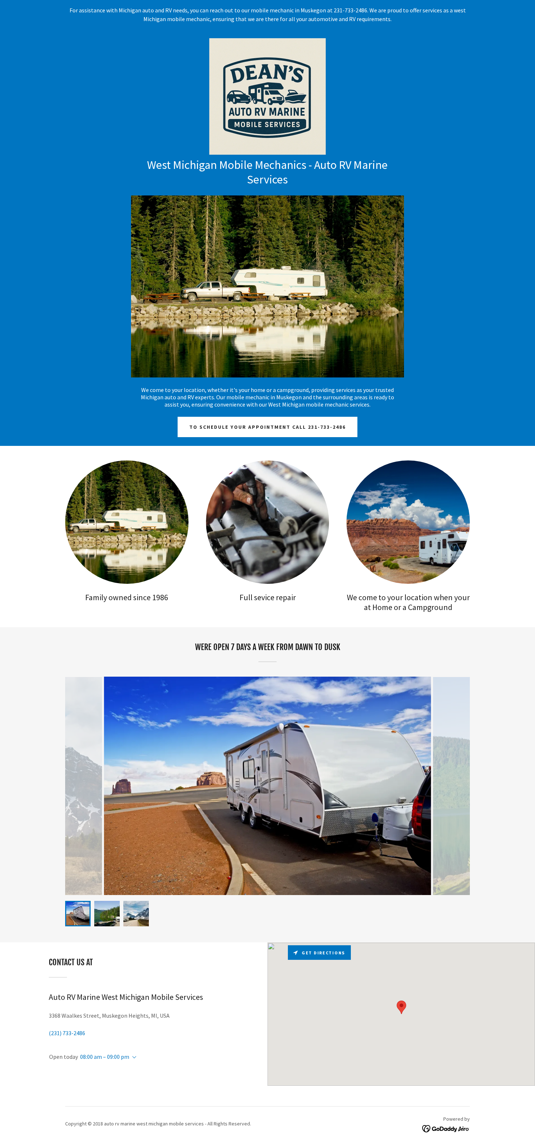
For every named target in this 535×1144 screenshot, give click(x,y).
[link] (267, 95)
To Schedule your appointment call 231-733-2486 (267, 427)
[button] (133, 1057)
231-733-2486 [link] (350, 10)
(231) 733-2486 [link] (67, 1033)
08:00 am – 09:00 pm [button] (104, 1056)
